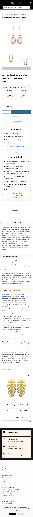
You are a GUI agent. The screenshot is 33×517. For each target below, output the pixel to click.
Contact (4, 481)
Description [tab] (16, 207)
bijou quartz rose (24, 350)
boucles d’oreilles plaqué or (23, 311)
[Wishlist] (27, 2)
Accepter (12, 514)
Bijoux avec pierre (26, 422)
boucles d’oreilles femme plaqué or (21, 344)
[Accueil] (2, 14)
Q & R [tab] (16, 214)
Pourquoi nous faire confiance (10, 489)
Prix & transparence (7, 493)
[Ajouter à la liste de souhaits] (28, 376)
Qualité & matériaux (17, 195)
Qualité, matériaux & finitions (10, 491)
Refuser (21, 514)
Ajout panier (20, 112)
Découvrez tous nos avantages (17, 146)
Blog (3, 470)
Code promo (5, 468)
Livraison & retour (7, 495)
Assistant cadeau (7, 478)
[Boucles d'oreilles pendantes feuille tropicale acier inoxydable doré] (16, 387)
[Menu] (2, 2)
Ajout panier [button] (23, 410)
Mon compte (5, 479)
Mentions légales (7, 503)
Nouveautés (5, 466)
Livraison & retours (17, 197)
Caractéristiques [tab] (16, 210)
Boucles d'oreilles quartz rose (11, 422)
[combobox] (15, 7)
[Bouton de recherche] (29, 7)
